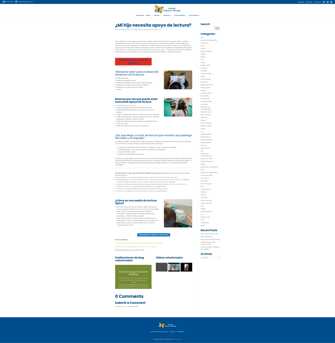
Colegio (136, 29)
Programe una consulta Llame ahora (154, 235)
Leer (160, 29)
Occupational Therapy (207, 140)
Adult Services (205, 43)
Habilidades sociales (206, 112)
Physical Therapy (205, 148)
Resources (166, 15)
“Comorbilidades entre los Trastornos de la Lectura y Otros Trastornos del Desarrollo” (138, 243)
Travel (202, 220)
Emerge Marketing (121, 29)
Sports (202, 186)
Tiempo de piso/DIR (206, 203)
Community (140, 278)
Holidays (203, 120)
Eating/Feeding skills (206, 85)
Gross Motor (204, 104)
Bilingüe (203, 57)
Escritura (203, 90)
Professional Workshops (159, 331)
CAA (202, 59)
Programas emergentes (207, 161)
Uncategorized (205, 222)
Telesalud (203, 195)
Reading (133, 280)
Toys (202, 214)
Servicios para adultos (207, 175)
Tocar (202, 206)
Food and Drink (205, 98)
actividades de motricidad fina (209, 40)
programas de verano (206, 158)
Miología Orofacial (206, 134)
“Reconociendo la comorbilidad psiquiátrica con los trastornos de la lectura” (136, 246)
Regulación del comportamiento (209, 167)
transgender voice (205, 217)
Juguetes (203, 128)
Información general (153, 29)
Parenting (128, 280)
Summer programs (206, 189)
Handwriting (204, 117)
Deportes (203, 76)
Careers (172, 331)
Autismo (203, 48)
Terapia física (204, 197)
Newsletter (317, 2)
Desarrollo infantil (206, 79)
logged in (125, 306)
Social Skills (204, 181)
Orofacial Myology (206, 142)
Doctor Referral (194, 15)
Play (202, 151)
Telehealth (203, 192)
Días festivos (204, 82)
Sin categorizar (205, 178)
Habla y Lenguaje (143, 29)
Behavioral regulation (207, 51)
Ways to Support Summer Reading (133, 273)
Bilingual (203, 54)
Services (156, 15)
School (202, 169)
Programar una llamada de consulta (133, 61)
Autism (203, 46)
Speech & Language (140, 280)
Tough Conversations (206, 211)
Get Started (140, 15)
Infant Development (206, 123)
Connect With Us (179, 15)
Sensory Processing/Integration (209, 172)
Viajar (202, 225)
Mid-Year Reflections (206, 236)
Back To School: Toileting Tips (209, 234)
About (148, 15)
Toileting (203, 208)
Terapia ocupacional (206, 200)
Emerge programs (205, 87)
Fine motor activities (206, 93)
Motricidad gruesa (206, 137)
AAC (202, 37)
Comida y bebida (205, 65)
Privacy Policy (177, 339)
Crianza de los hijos (206, 73)
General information (206, 101)
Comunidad (204, 71)
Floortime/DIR (205, 96)
